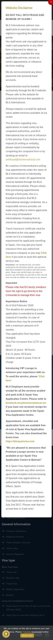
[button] (6, 634)
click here (26, 632)
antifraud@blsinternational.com (23, 159)
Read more (27, 635)
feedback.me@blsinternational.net (26, 403)
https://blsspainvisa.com (20, 441)
